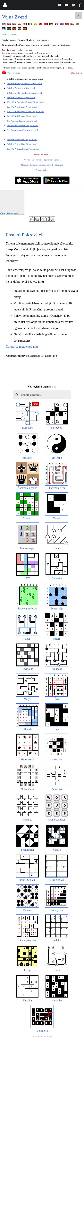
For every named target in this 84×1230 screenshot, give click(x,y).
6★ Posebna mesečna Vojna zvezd (22, 130)
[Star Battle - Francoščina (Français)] (57, 24)
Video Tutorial (13, 73)
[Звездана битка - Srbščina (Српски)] (4, 29)
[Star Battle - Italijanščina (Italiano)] (30, 24)
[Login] (5, 6)
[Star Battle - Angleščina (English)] (4, 24)
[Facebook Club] (80, 6)
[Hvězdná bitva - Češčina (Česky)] (73, 24)
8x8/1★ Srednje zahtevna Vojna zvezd (24, 93)
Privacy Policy (42, 170)
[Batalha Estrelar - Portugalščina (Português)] (15, 29)
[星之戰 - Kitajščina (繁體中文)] (41, 24)
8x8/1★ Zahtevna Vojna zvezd (21, 97)
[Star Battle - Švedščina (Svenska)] (20, 29)
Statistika (59, 165)
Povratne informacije (32, 160)
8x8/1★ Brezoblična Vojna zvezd (22, 144)
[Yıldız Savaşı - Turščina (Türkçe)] (67, 24)
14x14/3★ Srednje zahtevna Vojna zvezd (25, 111)
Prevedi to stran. (9, 34)
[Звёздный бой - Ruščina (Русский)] (15, 24)
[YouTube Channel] (66, 6)
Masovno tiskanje (29, 165)
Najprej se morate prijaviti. (22, 346)
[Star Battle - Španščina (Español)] (36, 24)
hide (54, 387)
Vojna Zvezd (14, 16)
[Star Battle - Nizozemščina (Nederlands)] (62, 24)
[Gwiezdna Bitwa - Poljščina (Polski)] (20, 24)
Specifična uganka (52, 160)
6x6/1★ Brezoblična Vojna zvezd (22, 139)
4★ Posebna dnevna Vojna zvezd (22, 121)
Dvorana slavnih (45, 165)
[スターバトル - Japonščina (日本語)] (25, 24)
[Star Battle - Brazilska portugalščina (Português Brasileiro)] (9, 29)
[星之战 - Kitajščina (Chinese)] (46, 24)
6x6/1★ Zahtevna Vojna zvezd (21, 88)
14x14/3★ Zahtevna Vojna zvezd (22, 116)
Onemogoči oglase (8, 213)
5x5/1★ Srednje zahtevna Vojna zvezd (25, 79)
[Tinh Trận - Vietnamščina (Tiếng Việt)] (25, 29)
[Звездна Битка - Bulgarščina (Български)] (9, 24)
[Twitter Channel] (73, 6)
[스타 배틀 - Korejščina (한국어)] (78, 24)
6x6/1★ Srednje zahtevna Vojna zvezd (24, 83)
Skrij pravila (76, 73)
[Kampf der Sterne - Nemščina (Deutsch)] (51, 24)
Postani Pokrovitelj (42, 154)
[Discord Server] (60, 6)
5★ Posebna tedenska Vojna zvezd (22, 125)
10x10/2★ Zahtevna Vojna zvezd (22, 107)
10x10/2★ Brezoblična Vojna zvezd (23, 149)
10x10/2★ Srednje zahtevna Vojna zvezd (25, 102)
